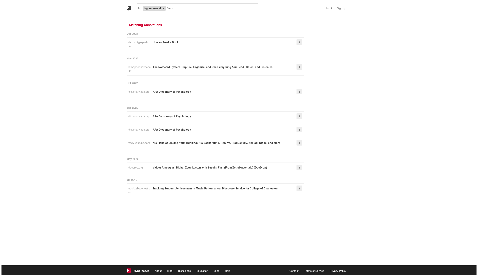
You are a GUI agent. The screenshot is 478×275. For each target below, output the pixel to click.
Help (227, 271)
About (158, 271)
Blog (170, 271)
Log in (329, 8)
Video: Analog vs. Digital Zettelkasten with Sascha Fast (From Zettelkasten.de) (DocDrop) (210, 167)
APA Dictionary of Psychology (172, 91)
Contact (294, 271)
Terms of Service (314, 271)
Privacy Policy (338, 271)
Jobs (216, 271)
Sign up (341, 8)
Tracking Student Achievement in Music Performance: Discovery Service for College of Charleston (215, 188)
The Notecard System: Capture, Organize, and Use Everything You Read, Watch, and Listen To (213, 67)
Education (202, 271)
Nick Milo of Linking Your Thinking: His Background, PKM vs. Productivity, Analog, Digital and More (216, 143)
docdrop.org (136, 167)
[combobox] (210, 8)
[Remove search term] (164, 8)
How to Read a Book (166, 42)
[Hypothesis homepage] (132, 8)
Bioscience (184, 271)
